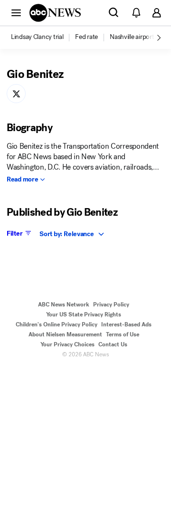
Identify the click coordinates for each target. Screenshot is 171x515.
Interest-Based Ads (126, 324)
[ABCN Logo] (55, 13)
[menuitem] (37, 37)
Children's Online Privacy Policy (56, 324)
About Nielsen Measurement (65, 334)
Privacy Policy (111, 304)
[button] (16, 12)
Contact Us (112, 344)
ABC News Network (63, 304)
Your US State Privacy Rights (83, 314)
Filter (14, 233)
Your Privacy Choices (67, 344)
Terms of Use (122, 334)
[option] (42, 37)
